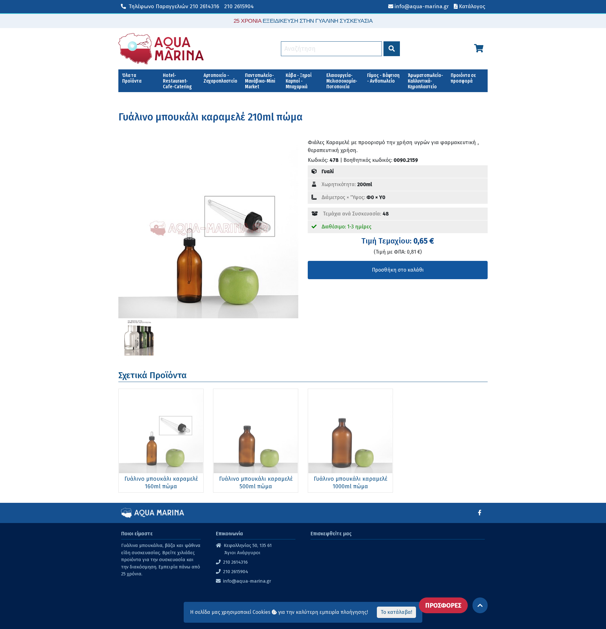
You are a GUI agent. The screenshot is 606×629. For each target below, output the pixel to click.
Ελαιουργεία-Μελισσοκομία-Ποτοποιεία (341, 81)
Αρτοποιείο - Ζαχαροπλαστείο (220, 78)
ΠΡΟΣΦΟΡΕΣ (443, 605)
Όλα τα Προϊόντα (131, 78)
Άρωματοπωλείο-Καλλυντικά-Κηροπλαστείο (425, 81)
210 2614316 (174, 6)
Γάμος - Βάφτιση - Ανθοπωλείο (383, 78)
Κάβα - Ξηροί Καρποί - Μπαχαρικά (299, 81)
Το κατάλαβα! (396, 612)
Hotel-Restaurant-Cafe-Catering (177, 81)
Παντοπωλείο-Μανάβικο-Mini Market (260, 81)
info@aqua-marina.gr (247, 581)
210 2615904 (239, 6)
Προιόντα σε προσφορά (463, 78)
